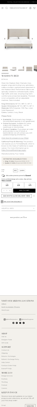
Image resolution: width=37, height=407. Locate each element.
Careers (4, 388)
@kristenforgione (27, 319)
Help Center (6, 362)
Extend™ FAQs (7, 368)
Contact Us (5, 350)
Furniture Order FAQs (9, 365)
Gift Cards (5, 343)
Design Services (7, 376)
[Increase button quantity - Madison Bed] (10, 191)
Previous (5, 39)
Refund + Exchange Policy (10, 359)
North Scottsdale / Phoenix (11, 307)
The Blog (5, 382)
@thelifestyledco (12, 319)
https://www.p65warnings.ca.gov (14, 150)
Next (32, 39)
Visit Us (4, 336)
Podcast (4, 385)
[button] (34, 8)
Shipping (5, 353)
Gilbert (4, 304)
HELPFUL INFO (8, 208)
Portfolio (4, 379)
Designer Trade (7, 339)
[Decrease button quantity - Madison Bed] (4, 191)
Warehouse (5, 310)
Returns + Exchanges (9, 356)
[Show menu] (2, 8)
